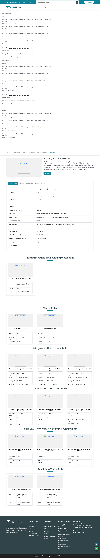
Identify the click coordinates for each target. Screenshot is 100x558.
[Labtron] (13, 7)
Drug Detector (32, 526)
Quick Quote (89, 2)
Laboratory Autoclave (32, 7)
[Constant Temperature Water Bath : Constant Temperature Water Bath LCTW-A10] (79, 401)
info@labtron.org (12, 2)
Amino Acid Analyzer (34, 535)
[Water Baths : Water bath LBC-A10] (50, 320)
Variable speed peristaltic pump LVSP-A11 (64, 546)
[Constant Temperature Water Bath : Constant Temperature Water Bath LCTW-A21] (50, 401)
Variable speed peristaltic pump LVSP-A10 (64, 540)
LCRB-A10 (52, 152)
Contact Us (89, 7)
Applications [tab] (29, 183)
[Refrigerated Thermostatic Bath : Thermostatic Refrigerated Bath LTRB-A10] (50, 360)
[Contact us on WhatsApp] (96, 548)
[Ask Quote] (96, 544)
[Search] (77, 2)
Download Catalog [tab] (40, 183)
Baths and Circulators (34, 529)
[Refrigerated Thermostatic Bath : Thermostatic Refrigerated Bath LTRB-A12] (79, 360)
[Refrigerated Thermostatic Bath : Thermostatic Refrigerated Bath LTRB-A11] (20, 360)
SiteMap (46, 538)
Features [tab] (21, 183)
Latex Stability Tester (34, 524)
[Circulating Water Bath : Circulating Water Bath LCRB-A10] (50, 481)
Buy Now (47, 173)
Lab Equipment (55, 7)
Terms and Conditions (49, 536)
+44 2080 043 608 (80, 532)
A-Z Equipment (45, 7)
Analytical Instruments (68, 7)
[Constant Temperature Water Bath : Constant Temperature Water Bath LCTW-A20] (20, 401)
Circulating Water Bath (41, 152)
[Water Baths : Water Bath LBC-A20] (20, 320)
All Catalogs (80, 7)
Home (22, 7)
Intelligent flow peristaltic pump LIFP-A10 (64, 530)
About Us (46, 534)
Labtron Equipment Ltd (50, 556)
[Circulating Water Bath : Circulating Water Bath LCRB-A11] (20, 270)
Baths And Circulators (28, 152)
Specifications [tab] (13, 183)
